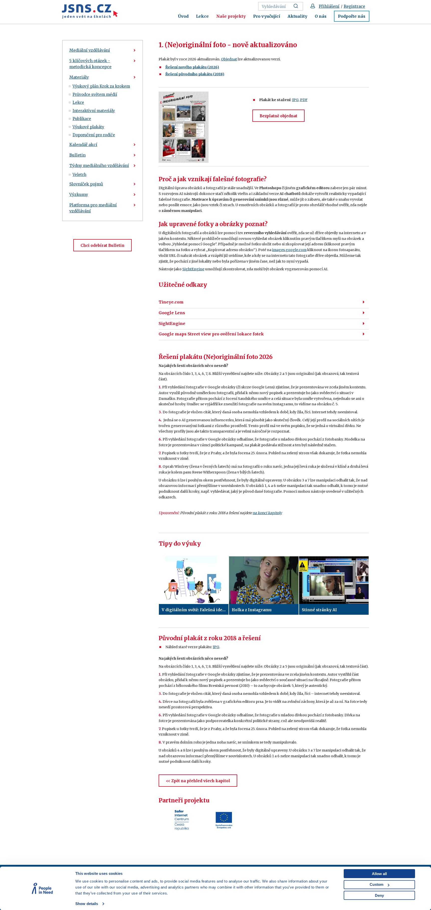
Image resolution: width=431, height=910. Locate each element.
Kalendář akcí (83, 144)
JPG (295, 100)
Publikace (82, 118)
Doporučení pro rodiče (94, 135)
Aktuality (297, 16)
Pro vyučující (266, 16)
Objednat (229, 59)
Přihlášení (329, 6)
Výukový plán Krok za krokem (101, 86)
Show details (86, 904)
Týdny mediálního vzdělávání (99, 165)
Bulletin (77, 154)
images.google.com (289, 250)
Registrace (354, 6)
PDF (304, 100)
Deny (379, 895)
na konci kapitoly (267, 513)
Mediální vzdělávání (89, 50)
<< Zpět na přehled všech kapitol (198, 780)
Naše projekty (231, 16)
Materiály (79, 77)
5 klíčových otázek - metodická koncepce (90, 63)
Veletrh (79, 174)
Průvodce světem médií (95, 94)
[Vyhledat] (297, 6)
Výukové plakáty (88, 127)
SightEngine (193, 269)
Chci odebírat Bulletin (102, 245)
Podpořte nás (351, 16)
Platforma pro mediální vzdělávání (93, 207)
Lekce (202, 16)
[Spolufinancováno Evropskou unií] (224, 819)
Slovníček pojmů (86, 183)
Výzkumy (78, 194)
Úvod (183, 16)
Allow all (379, 874)
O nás (320, 16)
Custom (376, 884)
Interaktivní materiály (94, 110)
